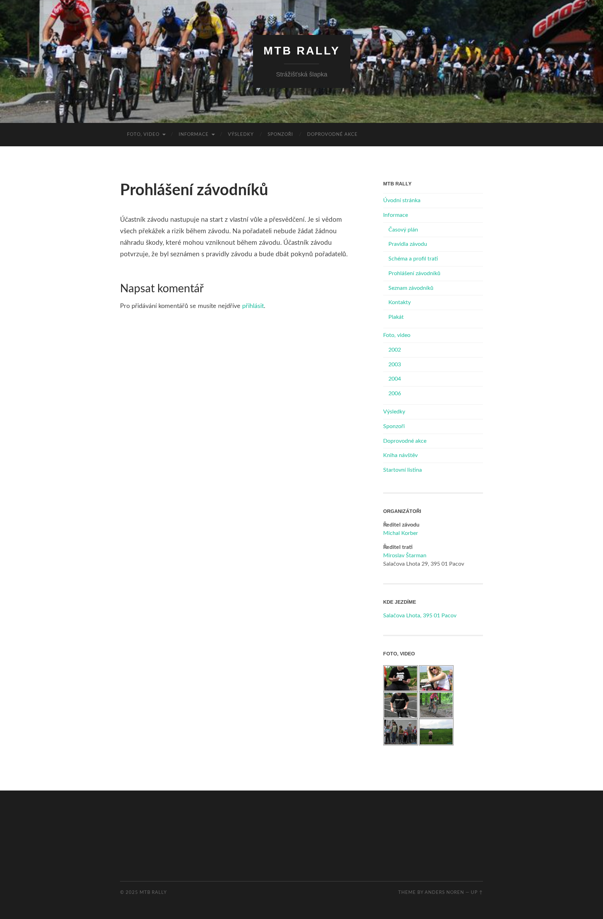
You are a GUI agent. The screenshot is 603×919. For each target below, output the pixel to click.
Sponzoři (280, 134)
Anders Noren (444, 892)
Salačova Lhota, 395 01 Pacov (419, 615)
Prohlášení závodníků (414, 273)
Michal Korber (400, 533)
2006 (394, 393)
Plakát (396, 317)
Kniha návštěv (400, 455)
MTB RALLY (301, 50)
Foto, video (143, 134)
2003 (394, 364)
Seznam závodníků (410, 288)
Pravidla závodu (407, 244)
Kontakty (399, 302)
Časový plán (403, 230)
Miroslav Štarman (404, 555)
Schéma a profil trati (413, 259)
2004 (394, 379)
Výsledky (241, 134)
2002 (394, 350)
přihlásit (253, 306)
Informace (194, 134)
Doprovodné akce (332, 134)
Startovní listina (402, 470)
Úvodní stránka (401, 200)
